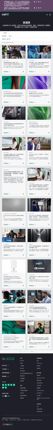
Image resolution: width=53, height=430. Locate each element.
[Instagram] (8, 385)
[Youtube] (3, 388)
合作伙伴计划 (39, 411)
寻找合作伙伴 (39, 409)
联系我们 (38, 375)
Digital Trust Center (41, 378)
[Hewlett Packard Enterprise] (5, 15)
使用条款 (6, 419)
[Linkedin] (3, 385)
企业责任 (22, 368)
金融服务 (38, 388)
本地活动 (38, 365)
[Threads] (11, 385)
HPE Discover (39, 363)
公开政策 (22, 381)
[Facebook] (14, 385)
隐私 (3, 419)
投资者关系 (22, 376)
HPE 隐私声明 (12, 6)
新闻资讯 (38, 368)
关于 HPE (22, 360)
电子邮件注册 (39, 383)
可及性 (21, 363)
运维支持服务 (23, 388)
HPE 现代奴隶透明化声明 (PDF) (26, 373)
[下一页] (36, 352)
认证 (38, 406)
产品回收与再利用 (23, 390)
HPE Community (40, 390)
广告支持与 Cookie (12, 419)
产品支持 (22, 393)
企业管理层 (22, 378)
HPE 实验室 (22, 370)
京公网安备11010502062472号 (36, 419)
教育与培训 (39, 380)
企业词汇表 (39, 385)
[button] (47, 14)
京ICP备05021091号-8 (26, 419)
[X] (6, 385)
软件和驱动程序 (23, 395)
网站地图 (18, 419)
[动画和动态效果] (6, 396)
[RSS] (6, 388)
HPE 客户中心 (39, 393)
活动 (38, 360)
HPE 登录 (39, 395)
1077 (32, 351)
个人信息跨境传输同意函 (12, 8)
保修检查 (22, 398)
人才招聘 (22, 365)
